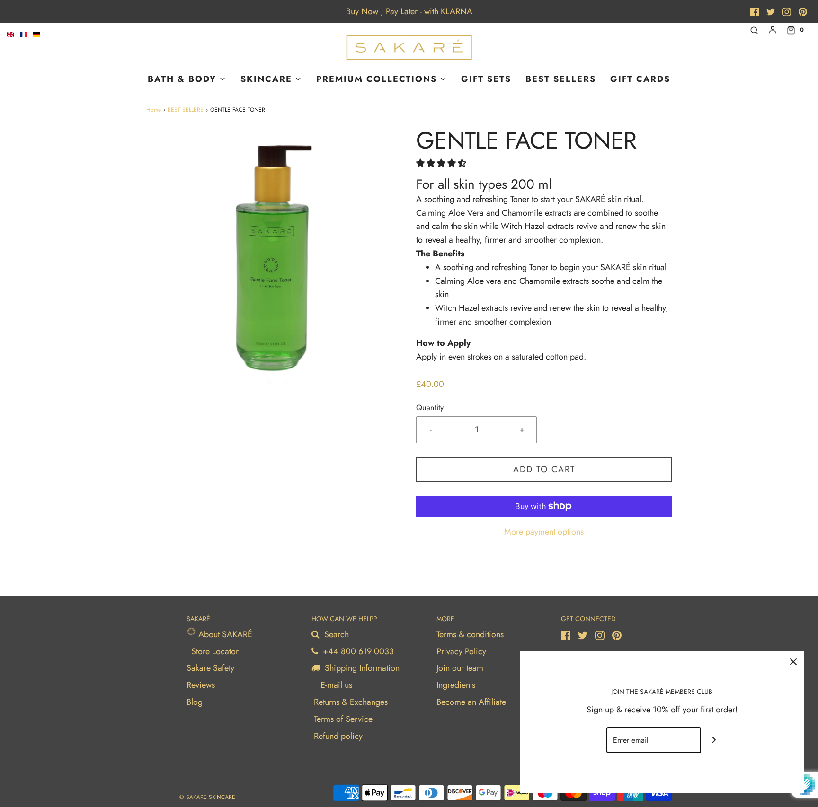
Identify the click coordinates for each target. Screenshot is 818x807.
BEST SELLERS (560, 79)
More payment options (544, 532)
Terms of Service (343, 719)
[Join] (714, 740)
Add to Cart (544, 469)
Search (335, 634)
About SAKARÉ (224, 634)
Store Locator (215, 651)
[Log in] (772, 30)
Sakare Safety (210, 668)
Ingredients (455, 685)
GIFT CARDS (640, 79)
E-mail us (335, 685)
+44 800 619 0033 (357, 651)
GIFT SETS (486, 79)
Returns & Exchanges (351, 702)
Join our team (459, 668)
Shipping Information (361, 668)
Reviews (201, 685)
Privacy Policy (461, 651)
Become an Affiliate (471, 702)
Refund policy (338, 736)
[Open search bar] (754, 30)
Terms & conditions (470, 634)
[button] (441, 163)
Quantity (430, 407)
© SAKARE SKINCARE (207, 797)
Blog (195, 702)
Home (153, 109)
